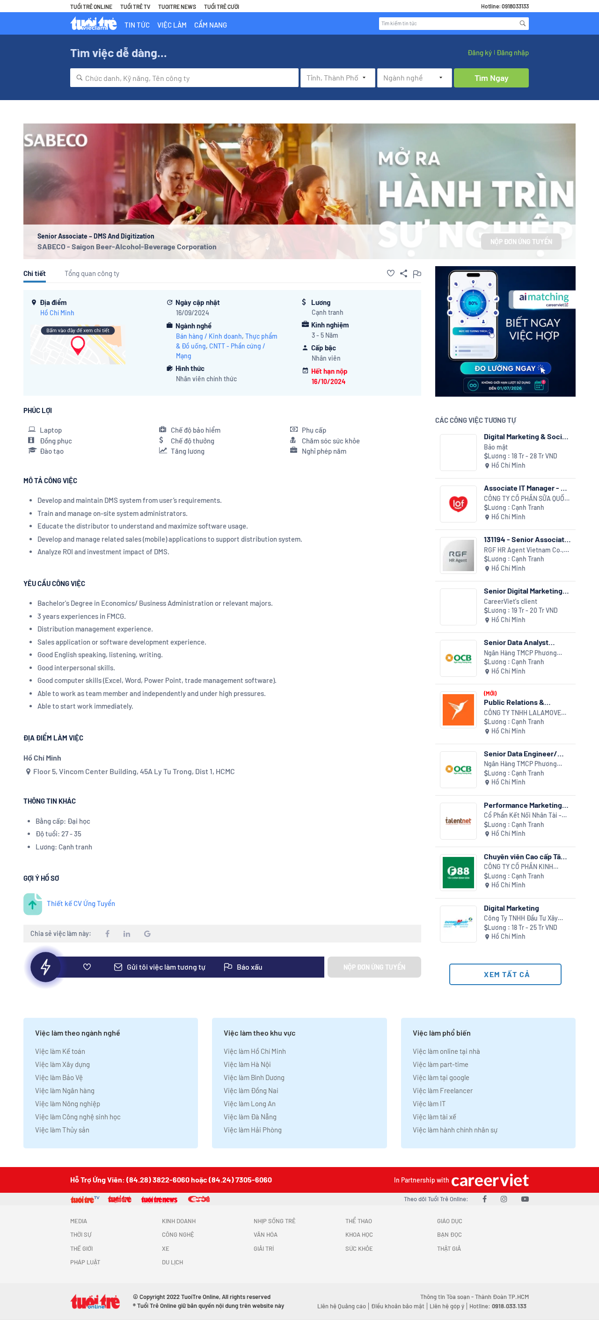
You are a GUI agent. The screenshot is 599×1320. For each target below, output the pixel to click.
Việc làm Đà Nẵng (250, 1116)
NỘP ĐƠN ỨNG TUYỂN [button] (521, 242)
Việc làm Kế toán (60, 1051)
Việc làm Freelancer (443, 1090)
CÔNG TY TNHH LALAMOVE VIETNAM (522, 713)
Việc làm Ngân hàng (65, 1090)
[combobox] (184, 77)
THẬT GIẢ (449, 1248)
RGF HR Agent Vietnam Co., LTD (524, 550)
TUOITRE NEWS (177, 6)
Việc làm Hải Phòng (253, 1129)
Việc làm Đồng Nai (251, 1090)
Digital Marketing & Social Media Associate (526, 436)
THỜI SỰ (80, 1234)
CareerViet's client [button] (510, 601)
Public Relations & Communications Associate (514, 701)
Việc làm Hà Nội (247, 1064)
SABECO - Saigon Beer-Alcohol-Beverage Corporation (127, 246)
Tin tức (137, 25)
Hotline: (497, 1306)
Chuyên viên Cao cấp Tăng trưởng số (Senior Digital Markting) (526, 856)
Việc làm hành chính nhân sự (455, 1129)
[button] (390, 273)
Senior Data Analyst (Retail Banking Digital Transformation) (520, 642)
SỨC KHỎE (359, 1248)
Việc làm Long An (250, 1103)
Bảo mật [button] (496, 447)
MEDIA (78, 1221)
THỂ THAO (358, 1221)
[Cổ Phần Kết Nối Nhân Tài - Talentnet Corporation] (458, 821)
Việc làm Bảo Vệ (59, 1077)
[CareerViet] (489, 1180)
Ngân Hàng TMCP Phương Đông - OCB (520, 653)
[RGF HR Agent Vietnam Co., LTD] (458, 555)
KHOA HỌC (359, 1234)
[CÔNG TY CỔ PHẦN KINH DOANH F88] (458, 873)
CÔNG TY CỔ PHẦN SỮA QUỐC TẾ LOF (526, 498)
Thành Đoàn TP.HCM (502, 1296)
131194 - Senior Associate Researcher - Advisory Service (526, 539)
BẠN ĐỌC (449, 1234)
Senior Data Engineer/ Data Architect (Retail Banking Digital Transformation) (520, 753)
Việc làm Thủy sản (62, 1129)
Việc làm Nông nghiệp (67, 1103)
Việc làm (172, 25)
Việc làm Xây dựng (62, 1064)
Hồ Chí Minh (57, 313)
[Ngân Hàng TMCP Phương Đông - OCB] (458, 658)
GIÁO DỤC (449, 1221)
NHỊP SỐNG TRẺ (275, 1221)
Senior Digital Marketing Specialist (523, 590)
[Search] (522, 23)
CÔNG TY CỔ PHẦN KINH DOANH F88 (518, 867)
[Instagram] (504, 1198)
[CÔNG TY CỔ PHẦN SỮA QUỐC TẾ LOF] (458, 504)
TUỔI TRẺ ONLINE (91, 6)
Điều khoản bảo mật (397, 1306)
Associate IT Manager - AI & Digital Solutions (526, 487)
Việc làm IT (429, 1103)
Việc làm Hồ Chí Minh (255, 1051)
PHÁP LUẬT (85, 1262)
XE (165, 1248)
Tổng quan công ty (92, 273)
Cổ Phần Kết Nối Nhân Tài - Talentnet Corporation (523, 815)
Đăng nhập (513, 52)
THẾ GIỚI (81, 1248)
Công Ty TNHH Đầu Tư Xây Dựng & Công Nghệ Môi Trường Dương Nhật (521, 918)
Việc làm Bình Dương (254, 1077)
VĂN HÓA (266, 1234)
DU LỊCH (172, 1262)
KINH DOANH (179, 1221)
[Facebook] (484, 1198)
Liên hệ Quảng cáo (341, 1306)
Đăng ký (480, 52)
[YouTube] (525, 1198)
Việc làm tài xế (434, 1116)
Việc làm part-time (440, 1064)
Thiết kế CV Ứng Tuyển (81, 903)
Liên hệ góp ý (447, 1306)
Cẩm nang (210, 25)
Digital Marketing (511, 907)
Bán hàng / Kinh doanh (209, 336)
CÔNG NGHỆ (178, 1234)
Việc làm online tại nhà (446, 1051)
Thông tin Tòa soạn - (447, 1296)
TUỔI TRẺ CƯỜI (221, 6)
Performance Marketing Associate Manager (523, 804)
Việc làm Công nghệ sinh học (78, 1116)
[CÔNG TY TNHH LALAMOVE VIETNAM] (458, 710)
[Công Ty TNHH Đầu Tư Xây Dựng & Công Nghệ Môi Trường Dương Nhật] (458, 924)
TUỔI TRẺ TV (135, 6)
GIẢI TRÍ (264, 1248)
